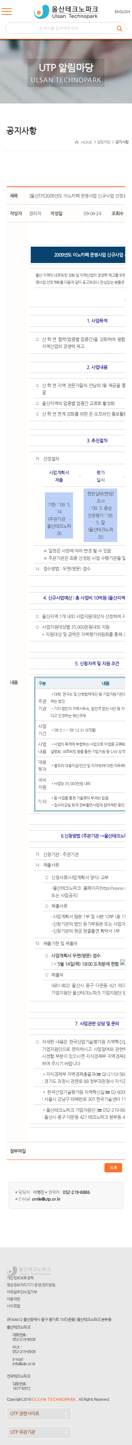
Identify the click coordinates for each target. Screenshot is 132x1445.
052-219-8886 (76, 1192)
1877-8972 (21, 1388)
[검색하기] (121, 28)
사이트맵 (13, 1306)
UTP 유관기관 (22, 1431)
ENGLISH (122, 11)
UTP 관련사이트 (24, 1413)
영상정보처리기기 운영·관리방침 (31, 1285)
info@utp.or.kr (23, 1363)
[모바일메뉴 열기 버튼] (7, 13)
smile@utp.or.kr (46, 1198)
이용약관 (13, 1299)
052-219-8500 (24, 1339)
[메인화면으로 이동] (66, 12)
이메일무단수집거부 (22, 1292)
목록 (113, 1167)
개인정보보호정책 (20, 1278)
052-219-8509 (24, 1351)
